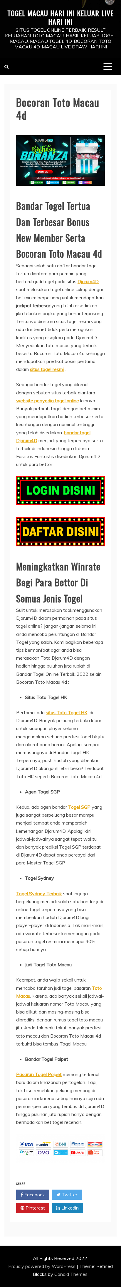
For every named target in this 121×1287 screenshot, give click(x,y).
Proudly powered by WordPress (42, 1266)
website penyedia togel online (47, 400)
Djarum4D (88, 281)
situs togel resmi (47, 369)
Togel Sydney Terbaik (39, 893)
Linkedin (69, 1208)
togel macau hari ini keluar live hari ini (60, 17)
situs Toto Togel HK (66, 712)
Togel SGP (79, 807)
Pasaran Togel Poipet (39, 1074)
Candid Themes (71, 1274)
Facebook (34, 1195)
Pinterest (34, 1208)
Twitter (68, 1195)
